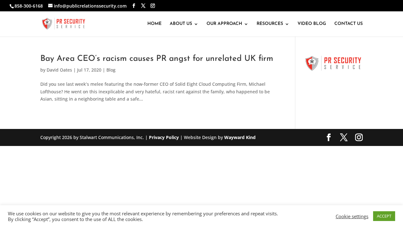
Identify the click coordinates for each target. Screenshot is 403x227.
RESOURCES (270, 24)
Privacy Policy (164, 137)
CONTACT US (348, 24)
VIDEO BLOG (312, 24)
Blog (111, 70)
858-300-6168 (28, 6)
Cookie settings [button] (352, 216)
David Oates (59, 70)
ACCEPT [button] (384, 216)
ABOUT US (181, 24)
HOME (154, 24)
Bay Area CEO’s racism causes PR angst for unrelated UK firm (156, 59)
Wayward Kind (240, 137)
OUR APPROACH (224, 24)
